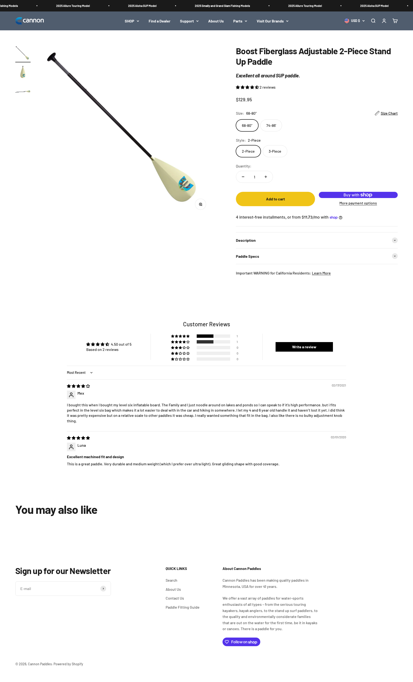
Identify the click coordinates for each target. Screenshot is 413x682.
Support (187, 21)
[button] (248, 87)
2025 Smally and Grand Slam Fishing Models (216, 5)
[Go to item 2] (23, 73)
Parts (237, 21)
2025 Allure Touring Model (67, 5)
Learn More (321, 273)
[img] (78, 386)
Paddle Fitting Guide (183, 607)
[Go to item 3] (23, 92)
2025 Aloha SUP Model (136, 5)
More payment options (358, 203)
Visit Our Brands (270, 21)
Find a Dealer (159, 21)
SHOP (129, 21)
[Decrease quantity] (243, 177)
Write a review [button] (304, 346)
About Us (216, 21)
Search (171, 580)
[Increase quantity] (266, 177)
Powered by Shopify (68, 664)
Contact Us (175, 598)
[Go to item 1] (23, 54)
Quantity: (243, 166)
